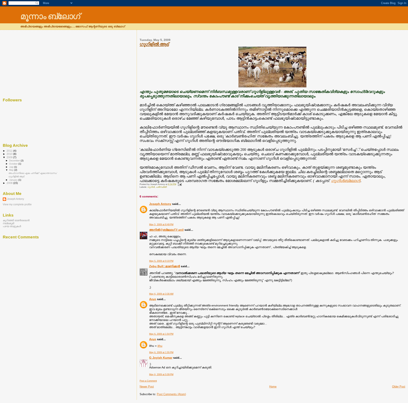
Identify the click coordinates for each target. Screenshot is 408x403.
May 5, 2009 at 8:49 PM (161, 224)
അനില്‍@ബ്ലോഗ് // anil (166, 229)
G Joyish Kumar (160, 357)
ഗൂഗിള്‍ (151, 187)
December (15, 160)
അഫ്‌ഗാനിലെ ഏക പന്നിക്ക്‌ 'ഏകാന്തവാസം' (32, 173)
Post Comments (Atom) (171, 394)
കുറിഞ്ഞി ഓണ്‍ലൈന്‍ (16, 220)
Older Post (398, 386)
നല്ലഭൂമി (8, 223)
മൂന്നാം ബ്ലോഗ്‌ (50, 16)
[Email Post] (179, 184)
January (13, 180)
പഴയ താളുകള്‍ (12, 226)
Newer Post (147, 386)
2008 (10, 183)
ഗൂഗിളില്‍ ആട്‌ (154, 44)
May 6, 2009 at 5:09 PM (161, 374)
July (11, 167)
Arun (152, 299)
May (11, 170)
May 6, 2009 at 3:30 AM (161, 293)
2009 (10, 157)
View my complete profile (17, 204)
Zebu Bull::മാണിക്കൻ (164, 266)
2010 (10, 154)
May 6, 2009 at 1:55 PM (161, 352)
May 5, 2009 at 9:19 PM (161, 261)
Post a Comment (148, 380)
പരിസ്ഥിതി (161, 187)
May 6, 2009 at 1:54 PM (161, 334)
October (13, 163)
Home (272, 386)
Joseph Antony (160, 204)
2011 (10, 150)
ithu (159, 345)
